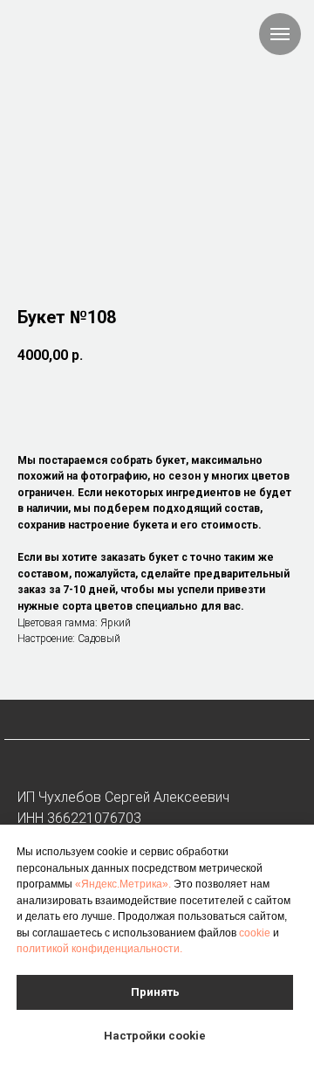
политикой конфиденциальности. (99, 949)
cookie (254, 933)
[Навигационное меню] (280, 34)
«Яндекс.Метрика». (123, 884)
